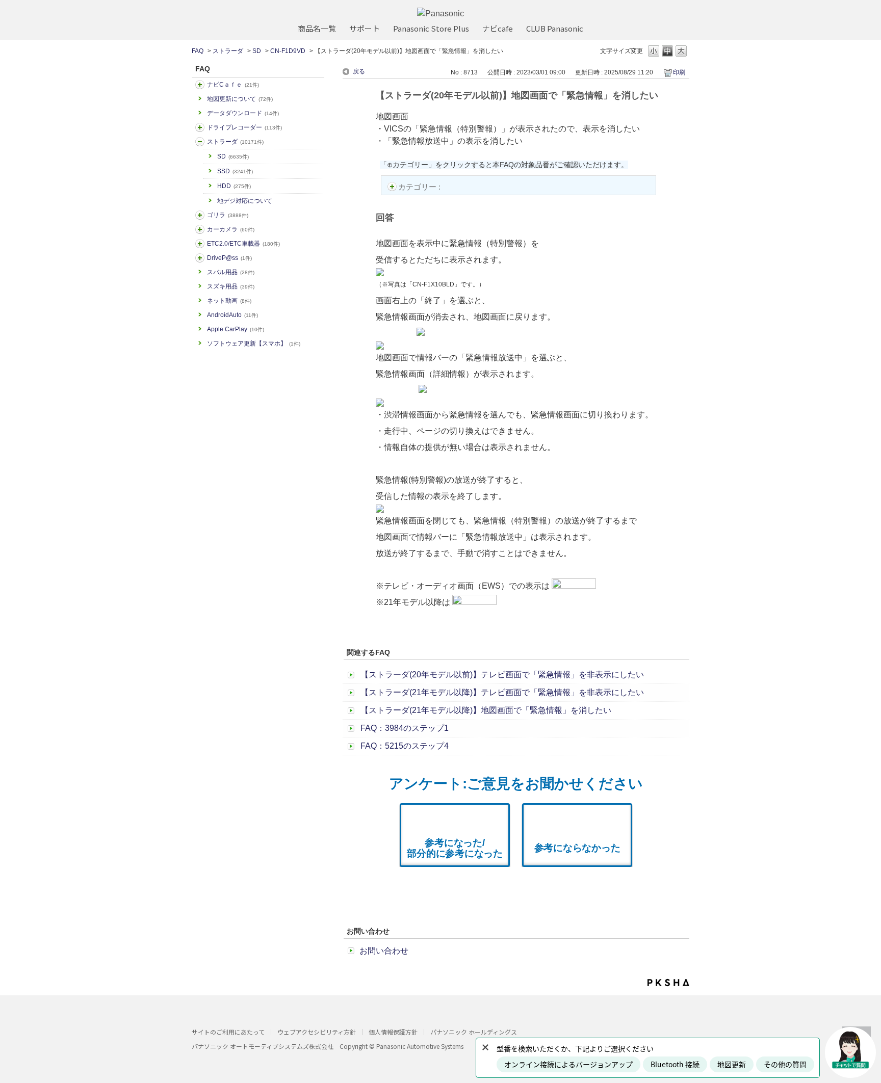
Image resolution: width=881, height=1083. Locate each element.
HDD (234, 186)
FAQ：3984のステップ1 (404, 728)
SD (256, 51)
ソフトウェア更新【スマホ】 (253, 343)
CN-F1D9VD (287, 51)
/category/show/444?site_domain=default (199, 243)
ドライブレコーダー (244, 127)
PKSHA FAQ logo (668, 983)
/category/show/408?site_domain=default (199, 84)
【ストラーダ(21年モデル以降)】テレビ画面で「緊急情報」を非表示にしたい (502, 692)
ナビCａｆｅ (233, 84)
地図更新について (240, 98)
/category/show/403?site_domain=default (199, 257)
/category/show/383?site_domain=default (199, 215)
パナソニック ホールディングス (473, 1031)
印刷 (679, 72)
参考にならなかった (577, 847)
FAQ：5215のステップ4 (404, 746)
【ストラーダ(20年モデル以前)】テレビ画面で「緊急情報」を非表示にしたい (502, 674)
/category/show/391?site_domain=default (199, 141)
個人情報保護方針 (393, 1031)
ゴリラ (227, 215)
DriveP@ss (229, 257)
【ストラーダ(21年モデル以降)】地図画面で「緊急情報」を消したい (485, 710)
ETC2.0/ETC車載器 (243, 243)
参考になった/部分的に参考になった (455, 848)
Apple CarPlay (235, 329)
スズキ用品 (230, 286)
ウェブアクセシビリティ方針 (316, 1031)
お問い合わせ (383, 950)
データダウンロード (243, 113)
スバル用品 (230, 272)
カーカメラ (230, 229)
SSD (235, 171)
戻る (359, 71)
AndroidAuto (232, 315)
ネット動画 (229, 300)
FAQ (197, 51)
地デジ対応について (244, 200)
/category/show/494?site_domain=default (199, 229)
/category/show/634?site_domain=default (199, 127)
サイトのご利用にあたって (228, 1031)
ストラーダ (228, 51)
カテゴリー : (420, 186)
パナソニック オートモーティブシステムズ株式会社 (262, 1046)
